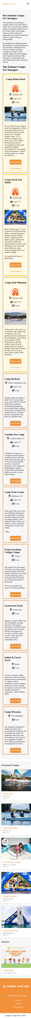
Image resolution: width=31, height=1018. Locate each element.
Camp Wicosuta (13, 712)
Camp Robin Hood (15, 79)
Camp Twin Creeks (14, 492)
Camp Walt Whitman (15, 282)
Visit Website (16, 168)
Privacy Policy (18, 1007)
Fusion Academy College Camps (13, 551)
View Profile (15, 162)
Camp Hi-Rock (12, 379)
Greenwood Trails (14, 605)
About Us (18, 1000)
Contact (18, 1004)
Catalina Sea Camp (14, 434)
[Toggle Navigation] (28, 3)
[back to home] (9, 3)
